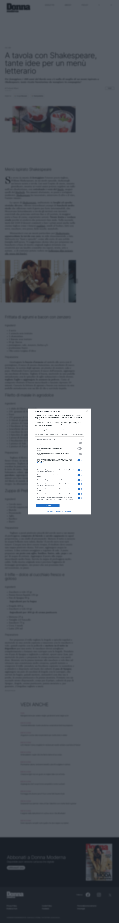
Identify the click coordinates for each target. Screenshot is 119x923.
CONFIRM (48, 505)
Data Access (59, 511)
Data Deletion (50, 511)
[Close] (87, 411)
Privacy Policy (68, 511)
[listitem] (59, 439)
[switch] (79, 443)
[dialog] (59, 461)
